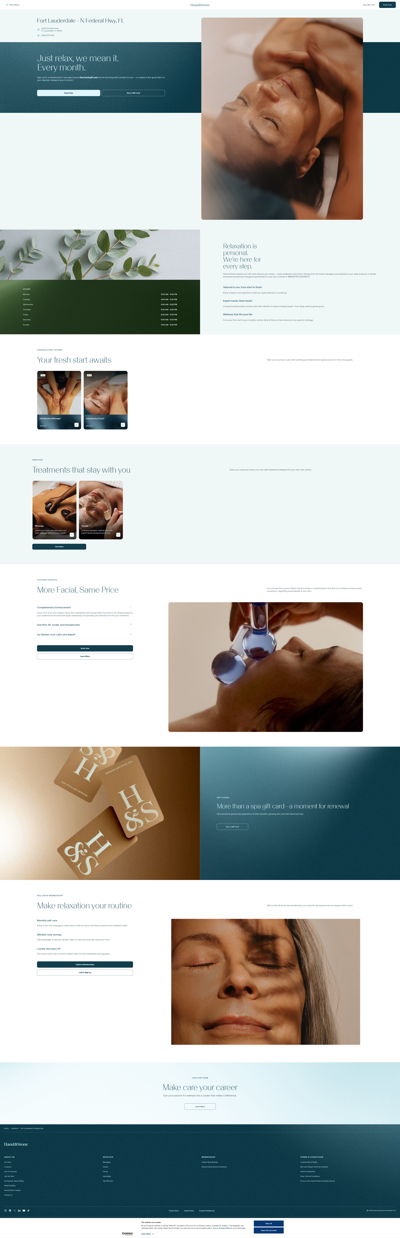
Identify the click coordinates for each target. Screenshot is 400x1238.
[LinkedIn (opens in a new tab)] (19, 1210)
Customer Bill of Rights (308, 1162)
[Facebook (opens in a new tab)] (10, 1210)
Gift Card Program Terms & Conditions (314, 1167)
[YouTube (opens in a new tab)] (24, 1210)
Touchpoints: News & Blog (14, 1181)
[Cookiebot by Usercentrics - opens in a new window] (127, 1233)
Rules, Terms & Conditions (310, 1176)
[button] (85, 607)
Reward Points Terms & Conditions (214, 1167)
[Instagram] (5, 1210)
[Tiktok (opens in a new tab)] (28, 1210)
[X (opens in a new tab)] (14, 1210)
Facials (105, 1167)
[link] (59, 400)
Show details (146, 1234)
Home (6, 1128)
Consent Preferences (207, 1211)
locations (14, 1128)
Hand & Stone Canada (12, 1190)
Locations (7, 1167)
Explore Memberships (210, 1162)
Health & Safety (10, 1186)
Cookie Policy (189, 1211)
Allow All (268, 1223)
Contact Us (8, 1195)
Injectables (107, 1176)
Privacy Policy (174, 1211)
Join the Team (9, 1176)
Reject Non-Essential (268, 1230)
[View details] (76, 425)
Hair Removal (108, 1181)
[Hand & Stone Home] (200, 5)
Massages (106, 1162)
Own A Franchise (10, 1172)
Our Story (7, 1162)
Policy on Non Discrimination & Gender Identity (317, 1181)
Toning (105, 1172)
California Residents (307, 1172)
